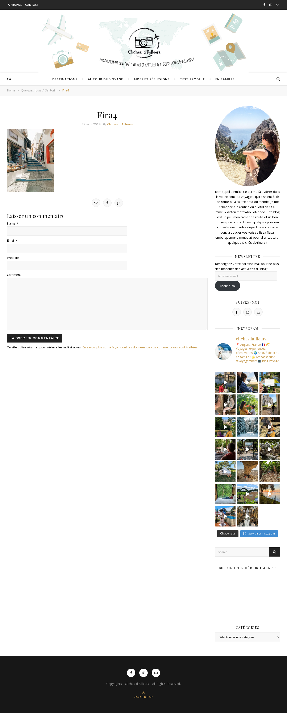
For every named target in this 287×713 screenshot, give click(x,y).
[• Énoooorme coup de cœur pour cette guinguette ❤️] (269, 494)
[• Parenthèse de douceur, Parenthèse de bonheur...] (225, 494)
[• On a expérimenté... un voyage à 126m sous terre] (247, 449)
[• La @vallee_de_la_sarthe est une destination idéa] (225, 382)
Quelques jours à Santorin (39, 90)
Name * (12, 223)
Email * (12, 240)
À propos (15, 5)
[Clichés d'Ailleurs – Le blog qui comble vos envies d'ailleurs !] (143, 43)
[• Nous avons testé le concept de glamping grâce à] (225, 471)
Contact (32, 5)
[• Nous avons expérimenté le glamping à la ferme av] (225, 449)
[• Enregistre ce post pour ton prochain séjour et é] (247, 516)
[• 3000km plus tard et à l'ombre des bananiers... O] (269, 471)
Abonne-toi (228, 286)
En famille (225, 79)
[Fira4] (107, 160)
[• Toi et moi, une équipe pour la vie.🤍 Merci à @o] (247, 404)
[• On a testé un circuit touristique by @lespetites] (247, 494)
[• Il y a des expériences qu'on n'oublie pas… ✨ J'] (247, 382)
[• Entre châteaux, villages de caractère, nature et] (269, 404)
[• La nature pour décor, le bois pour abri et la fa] (269, 427)
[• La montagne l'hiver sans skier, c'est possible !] (247, 427)
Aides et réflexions (152, 79)
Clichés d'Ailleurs (120, 124)
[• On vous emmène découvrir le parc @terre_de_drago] (269, 449)
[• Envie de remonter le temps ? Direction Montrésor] (225, 427)
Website (13, 257)
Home (11, 90)
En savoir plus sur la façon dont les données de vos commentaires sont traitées (140, 347)
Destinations (64, 79)
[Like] (96, 202)
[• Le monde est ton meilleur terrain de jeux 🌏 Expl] (247, 471)
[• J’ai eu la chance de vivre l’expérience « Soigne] (225, 404)
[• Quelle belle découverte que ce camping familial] (225, 516)
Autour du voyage (105, 79)
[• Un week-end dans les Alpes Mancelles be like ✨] (269, 382)
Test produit (192, 79)
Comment (14, 275)
